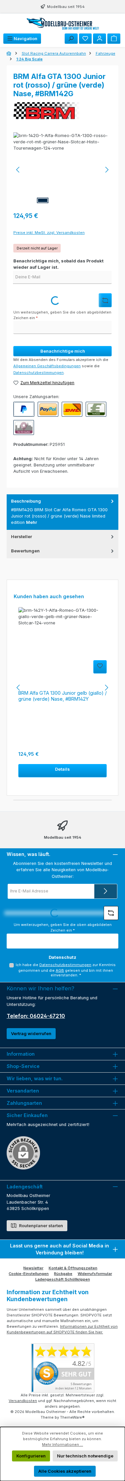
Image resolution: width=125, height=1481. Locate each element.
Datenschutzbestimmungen (38, 372)
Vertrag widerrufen (31, 1033)
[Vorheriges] (18, 169)
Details (62, 769)
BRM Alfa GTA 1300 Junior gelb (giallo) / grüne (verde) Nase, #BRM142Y (62, 696)
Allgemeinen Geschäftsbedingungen (47, 366)
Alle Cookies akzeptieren (64, 1471)
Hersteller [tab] (21, 536)
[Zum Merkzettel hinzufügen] (100, 666)
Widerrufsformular (95, 1273)
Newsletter (33, 1268)
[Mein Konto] (99, 39)
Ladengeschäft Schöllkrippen (62, 1279)
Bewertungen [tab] (25, 550)
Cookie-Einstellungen (29, 1273)
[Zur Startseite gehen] (62, 23)
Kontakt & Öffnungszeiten (73, 1268)
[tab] (62, 512)
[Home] (9, 53)
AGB (60, 970)
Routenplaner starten (40, 1225)
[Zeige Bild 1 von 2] (42, 200)
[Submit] (105, 891)
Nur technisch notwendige (85, 1455)
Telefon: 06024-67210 (36, 1016)
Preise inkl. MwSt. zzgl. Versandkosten (49, 232)
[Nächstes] (107, 169)
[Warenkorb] (113, 39)
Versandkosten (23, 1400)
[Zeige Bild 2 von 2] (57, 200)
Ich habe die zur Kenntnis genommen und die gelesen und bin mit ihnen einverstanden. (66, 970)
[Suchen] (71, 39)
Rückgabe (63, 1273)
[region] (62, 169)
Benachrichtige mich (62, 351)
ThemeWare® (72, 1417)
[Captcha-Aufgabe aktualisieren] (105, 300)
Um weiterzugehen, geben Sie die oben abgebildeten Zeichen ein (62, 315)
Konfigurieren (31, 1455)
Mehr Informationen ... (62, 1444)
